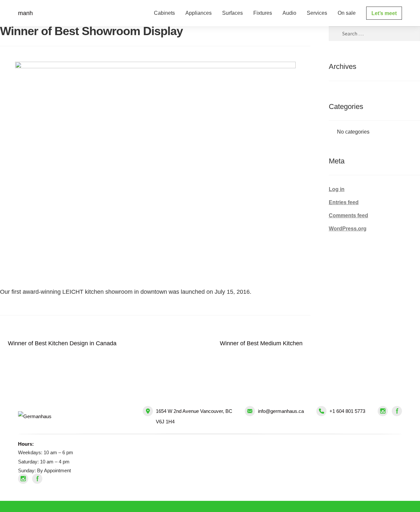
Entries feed (344, 202)
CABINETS (164, 13)
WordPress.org (348, 228)
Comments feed (348, 215)
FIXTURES (262, 13)
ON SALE (347, 13)
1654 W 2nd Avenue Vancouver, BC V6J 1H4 (194, 416)
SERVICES (317, 13)
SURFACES (232, 13)
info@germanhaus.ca (281, 411)
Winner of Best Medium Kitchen (261, 345)
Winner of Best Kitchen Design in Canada (62, 345)
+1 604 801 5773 (347, 411)
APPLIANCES (198, 13)
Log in (337, 189)
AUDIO (289, 13)
